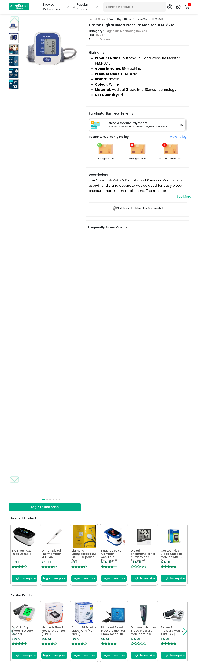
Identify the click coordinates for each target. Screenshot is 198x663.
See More (184, 196)
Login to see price (45, 507)
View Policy (178, 136)
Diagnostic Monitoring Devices (125, 31)
